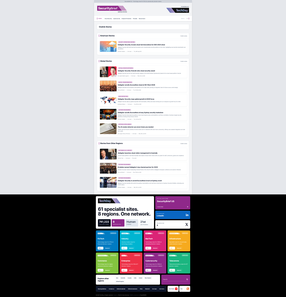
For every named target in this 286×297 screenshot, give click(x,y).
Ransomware (142, 18)
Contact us (111, 288)
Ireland (140, 278)
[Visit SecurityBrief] (150, 255)
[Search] (187, 18)
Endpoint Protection (126, 18)
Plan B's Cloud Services (123, 295)
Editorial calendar (121, 288)
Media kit (107, 248)
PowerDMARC (143, 295)
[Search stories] (187, 279)
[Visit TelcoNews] (174, 255)
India (135, 278)
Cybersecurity (116, 18)
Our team (154, 288)
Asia (117, 278)
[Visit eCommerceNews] (103, 255)
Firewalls (135, 18)
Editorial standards (132, 288)
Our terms (161, 288)
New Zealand (148, 278)
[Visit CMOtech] (150, 233)
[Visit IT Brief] (127, 255)
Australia (123, 278)
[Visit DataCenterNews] (174, 233)
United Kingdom (120, 281)
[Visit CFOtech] (103, 233)
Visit (100, 248)
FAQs (141, 288)
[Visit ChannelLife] (127, 233)
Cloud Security (108, 18)
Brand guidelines (102, 288)
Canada (129, 278)
